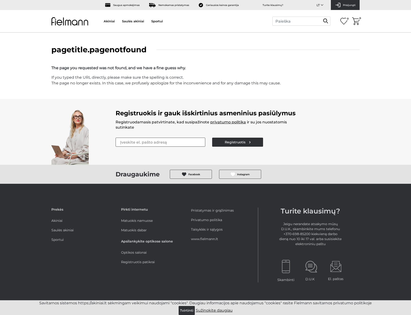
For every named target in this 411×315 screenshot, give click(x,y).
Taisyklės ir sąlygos (207, 229)
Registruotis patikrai (138, 262)
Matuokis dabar (134, 230)
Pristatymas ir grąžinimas (212, 210)
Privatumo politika (206, 220)
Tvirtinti (186, 310)
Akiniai (109, 21)
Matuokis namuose (137, 220)
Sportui (157, 21)
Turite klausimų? (273, 5)
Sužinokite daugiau (214, 310)
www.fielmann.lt (204, 239)
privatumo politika (228, 122)
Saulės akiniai (133, 21)
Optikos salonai (134, 252)
